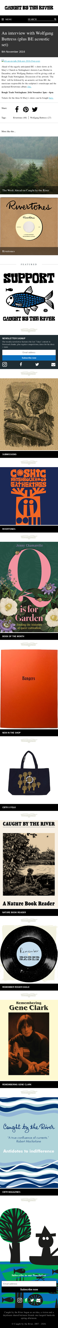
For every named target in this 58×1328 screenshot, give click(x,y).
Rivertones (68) (20, 117)
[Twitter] (35, 109)
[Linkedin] (43, 109)
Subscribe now (29, 358)
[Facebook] (17, 109)
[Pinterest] (26, 109)
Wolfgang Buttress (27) (40, 117)
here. (51, 97)
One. (29, 86)
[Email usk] (53, 364)
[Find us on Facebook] (21, 364)
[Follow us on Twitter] (37, 364)
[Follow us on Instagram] (4, 364)
